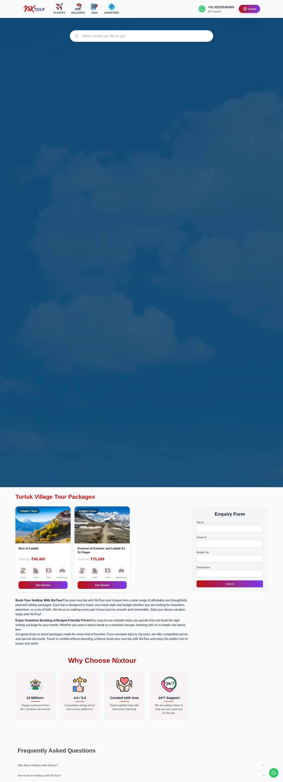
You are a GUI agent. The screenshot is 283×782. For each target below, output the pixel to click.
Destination (203, 567)
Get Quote (43, 585)
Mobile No (203, 552)
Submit (230, 583)
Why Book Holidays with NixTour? (38, 765)
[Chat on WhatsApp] (273, 772)
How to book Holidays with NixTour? (39, 775)
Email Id (201, 537)
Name (200, 522)
